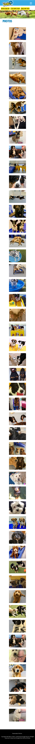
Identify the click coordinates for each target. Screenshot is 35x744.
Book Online (5, 8)
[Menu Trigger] (31, 3)
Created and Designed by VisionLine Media (20, 738)
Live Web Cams (15, 8)
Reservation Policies (17, 733)
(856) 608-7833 (25, 8)
